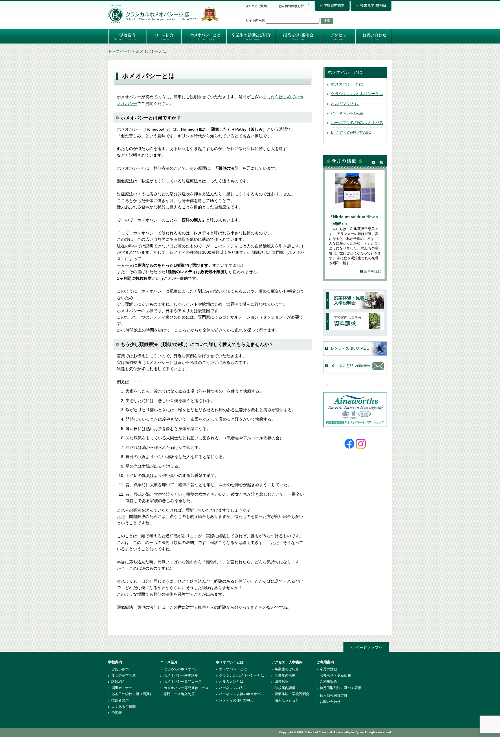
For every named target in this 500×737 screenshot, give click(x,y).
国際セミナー (121, 688)
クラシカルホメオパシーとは (357, 93)
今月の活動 (328, 669)
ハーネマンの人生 (347, 113)
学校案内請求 (285, 688)
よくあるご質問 (123, 707)
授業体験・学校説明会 (292, 694)
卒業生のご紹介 (287, 669)
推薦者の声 (120, 700)
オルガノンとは (345, 103)
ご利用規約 (328, 681)
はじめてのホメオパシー (182, 669)
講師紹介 (118, 681)
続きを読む (372, 271)
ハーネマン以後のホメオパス (357, 122)
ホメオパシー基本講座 (180, 675)
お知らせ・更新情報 (335, 675)
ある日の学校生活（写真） (132, 694)
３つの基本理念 (123, 675)
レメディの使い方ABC (351, 132)
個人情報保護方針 (334, 695)
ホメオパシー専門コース (182, 681)
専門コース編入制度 (179, 694)
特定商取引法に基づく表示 (340, 688)
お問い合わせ (330, 702)
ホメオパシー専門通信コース (186, 688)
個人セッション (287, 700)
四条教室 (281, 681)
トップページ (119, 51)
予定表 (116, 713)
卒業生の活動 (285, 675)
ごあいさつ (120, 669)
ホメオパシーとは (347, 84)
